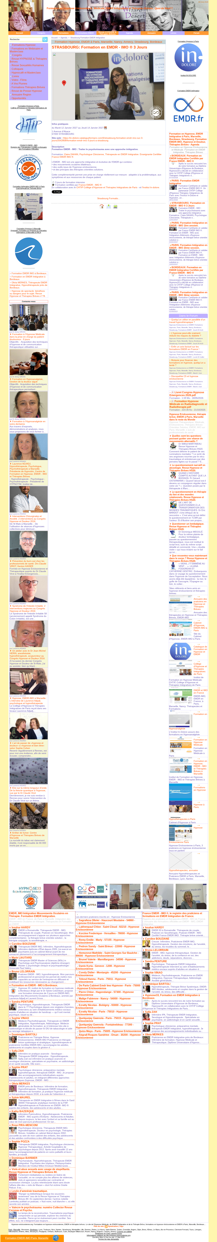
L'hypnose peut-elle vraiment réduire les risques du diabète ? (185, 334)
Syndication (113, 1226)
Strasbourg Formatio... (108, 198)
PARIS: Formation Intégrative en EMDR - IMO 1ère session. (188, 224)
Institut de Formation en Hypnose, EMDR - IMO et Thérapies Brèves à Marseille (187, 779)
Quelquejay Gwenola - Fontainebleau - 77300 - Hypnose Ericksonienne (105, 1026)
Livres (173, 33)
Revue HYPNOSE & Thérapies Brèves (107, 33)
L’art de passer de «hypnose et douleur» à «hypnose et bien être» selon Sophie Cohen (27, 745)
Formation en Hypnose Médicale (200, 742)
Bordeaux (34, 1230)
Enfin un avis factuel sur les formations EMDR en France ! (184, 347)
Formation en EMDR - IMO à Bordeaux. (35, 985)
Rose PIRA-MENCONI (25, 1125)
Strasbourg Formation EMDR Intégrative (87, 38)
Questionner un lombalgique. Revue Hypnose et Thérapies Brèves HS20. (186, 526)
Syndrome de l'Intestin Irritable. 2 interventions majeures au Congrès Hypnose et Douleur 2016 (27, 608)
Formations (63, 33)
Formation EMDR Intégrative (188, 91)
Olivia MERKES (21, 1083)
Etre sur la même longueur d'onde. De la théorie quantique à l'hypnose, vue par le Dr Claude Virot (28, 790)
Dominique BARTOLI (24, 1034)
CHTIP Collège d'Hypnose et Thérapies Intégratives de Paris (106, 187)
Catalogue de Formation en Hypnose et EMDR (200, 650)
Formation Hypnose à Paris (188, 41)
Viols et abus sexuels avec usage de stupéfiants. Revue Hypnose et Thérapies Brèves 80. (39, 1170)
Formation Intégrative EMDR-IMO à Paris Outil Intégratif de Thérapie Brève (29, 187)
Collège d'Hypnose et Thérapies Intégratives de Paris (200, 669)
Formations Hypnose (24, 45)
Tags (121, 1226)
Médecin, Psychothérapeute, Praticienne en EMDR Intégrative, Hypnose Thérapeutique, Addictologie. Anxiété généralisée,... (177, 978)
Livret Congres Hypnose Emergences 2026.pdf (187, 394)
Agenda (129, 33)
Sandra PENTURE (23, 1001)
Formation (175, 398)
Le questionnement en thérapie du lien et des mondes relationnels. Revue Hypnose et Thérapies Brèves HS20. (187, 495)
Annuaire (151, 33)
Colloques (17, 69)
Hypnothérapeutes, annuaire (183, 870)
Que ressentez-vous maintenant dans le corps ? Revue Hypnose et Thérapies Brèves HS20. (188, 558)
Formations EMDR (85, 33)
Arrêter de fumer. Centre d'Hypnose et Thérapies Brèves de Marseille (27, 835)
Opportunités (18, 98)
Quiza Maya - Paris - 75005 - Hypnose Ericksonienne (110, 1031)
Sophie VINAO (20, 1018)
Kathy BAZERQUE (23, 1111)
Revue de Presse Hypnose (26, 91)
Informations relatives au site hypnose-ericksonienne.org (108, 1235)
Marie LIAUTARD (22, 957)
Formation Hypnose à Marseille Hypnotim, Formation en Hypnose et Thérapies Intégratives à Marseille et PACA (29, 230)
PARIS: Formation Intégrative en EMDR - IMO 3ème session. (188, 293)
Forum (197, 33)
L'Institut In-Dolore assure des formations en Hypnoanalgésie (184, 733)
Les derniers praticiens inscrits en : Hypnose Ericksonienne (105, 917)
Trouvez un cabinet (124, 1231)
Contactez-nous (28, 301)
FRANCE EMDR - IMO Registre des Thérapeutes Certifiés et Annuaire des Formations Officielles (29, 147)
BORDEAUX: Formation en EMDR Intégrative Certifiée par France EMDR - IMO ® (186, 158)
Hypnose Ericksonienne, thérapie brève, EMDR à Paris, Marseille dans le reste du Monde (187, 417)
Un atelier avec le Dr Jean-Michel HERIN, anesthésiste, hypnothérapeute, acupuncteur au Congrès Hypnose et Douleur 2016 (28, 654)
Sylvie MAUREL (21, 1097)
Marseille (16, 1230)
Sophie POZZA (21, 1141)
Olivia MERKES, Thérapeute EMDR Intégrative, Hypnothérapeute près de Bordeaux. (28, 285)
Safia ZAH (18, 1051)
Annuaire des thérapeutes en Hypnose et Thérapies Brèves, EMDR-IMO (188, 615)
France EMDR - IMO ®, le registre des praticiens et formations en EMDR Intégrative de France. (172, 915)
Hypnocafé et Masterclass (26, 72)
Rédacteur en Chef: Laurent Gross (108, 1233)
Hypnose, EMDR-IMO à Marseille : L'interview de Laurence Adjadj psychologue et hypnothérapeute (28, 701)
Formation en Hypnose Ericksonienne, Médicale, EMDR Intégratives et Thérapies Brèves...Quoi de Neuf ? (110, 8)
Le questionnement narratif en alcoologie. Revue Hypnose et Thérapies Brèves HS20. (187, 468)
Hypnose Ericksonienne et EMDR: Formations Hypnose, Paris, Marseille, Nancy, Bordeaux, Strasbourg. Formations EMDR (186, 327)
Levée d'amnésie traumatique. (30, 1191)
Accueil (19, 33)
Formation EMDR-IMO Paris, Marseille (26, 1238)
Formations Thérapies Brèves (28, 87)
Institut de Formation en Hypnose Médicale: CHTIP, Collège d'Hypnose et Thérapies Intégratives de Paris (186, 681)
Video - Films (19, 80)
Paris (10, 1230)
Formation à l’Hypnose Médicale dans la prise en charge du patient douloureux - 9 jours (27, 337)
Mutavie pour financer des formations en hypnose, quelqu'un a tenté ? (187, 362)
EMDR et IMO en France (201, 691)
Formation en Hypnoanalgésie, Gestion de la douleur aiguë (26, 380)
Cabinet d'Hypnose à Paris (182, 822)
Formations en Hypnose (200, 788)
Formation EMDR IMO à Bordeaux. (29, 273)
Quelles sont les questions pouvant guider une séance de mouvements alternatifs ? (186, 438)
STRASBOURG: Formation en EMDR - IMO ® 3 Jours (187, 204)
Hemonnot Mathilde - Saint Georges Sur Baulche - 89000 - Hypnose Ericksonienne (107, 954)
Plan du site (99, 1226)
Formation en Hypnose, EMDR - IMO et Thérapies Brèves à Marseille (200, 767)
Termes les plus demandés (108, 1239)
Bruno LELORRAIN (23, 971)
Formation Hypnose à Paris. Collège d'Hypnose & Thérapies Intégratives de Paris (29, 108)
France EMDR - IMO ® (90, 185)
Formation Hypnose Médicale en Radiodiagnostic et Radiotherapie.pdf (188, 404)
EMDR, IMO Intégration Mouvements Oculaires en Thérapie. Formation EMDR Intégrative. (38, 915)
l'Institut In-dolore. (151, 187)
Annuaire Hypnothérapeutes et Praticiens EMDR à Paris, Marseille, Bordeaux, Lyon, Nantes (187, 876)
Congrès (41, 33)
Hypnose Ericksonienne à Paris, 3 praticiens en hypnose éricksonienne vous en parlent (187, 848)
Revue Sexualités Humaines (27, 65)
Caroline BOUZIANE (24, 943)
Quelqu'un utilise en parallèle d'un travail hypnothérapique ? (187, 320)
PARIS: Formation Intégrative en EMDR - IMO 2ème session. (188, 246)
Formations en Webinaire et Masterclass (26, 50)
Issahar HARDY (21, 927)
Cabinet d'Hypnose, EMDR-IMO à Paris (200, 626)
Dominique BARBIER (24, 1158)
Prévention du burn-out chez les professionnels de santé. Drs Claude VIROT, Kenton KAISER (28, 563)
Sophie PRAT (20, 1067)
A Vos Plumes (19, 83)
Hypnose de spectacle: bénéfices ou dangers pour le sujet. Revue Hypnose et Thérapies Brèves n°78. (28, 293)
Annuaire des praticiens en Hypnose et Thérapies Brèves (200, 604)
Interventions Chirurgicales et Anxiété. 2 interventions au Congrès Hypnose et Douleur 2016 (28, 519)
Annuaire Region (21, 94)
